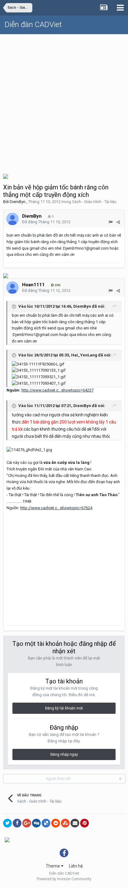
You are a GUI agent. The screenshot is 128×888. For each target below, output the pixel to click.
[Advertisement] (64, 101)
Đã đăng (46, 222)
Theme (53, 865)
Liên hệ (76, 865)
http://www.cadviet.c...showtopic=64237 (57, 390)
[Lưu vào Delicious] (46, 823)
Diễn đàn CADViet (33, 24)
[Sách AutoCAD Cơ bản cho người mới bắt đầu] (5, 176)
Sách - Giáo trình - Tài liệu (94, 201)
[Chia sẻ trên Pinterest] (84, 823)
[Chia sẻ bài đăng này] (118, 222)
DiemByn (17, 201)
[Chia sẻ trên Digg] (36, 823)
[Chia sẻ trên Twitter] (7, 823)
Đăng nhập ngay (64, 754)
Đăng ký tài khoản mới (64, 708)
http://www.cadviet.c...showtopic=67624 (56, 507)
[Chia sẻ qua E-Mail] (75, 823)
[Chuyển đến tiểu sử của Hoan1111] (12, 287)
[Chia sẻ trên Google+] (26, 823)
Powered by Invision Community (64, 879)
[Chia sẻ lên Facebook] (17, 823)
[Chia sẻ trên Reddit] (55, 823)
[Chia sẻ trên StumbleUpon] (65, 823)
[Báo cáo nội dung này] (110, 222)
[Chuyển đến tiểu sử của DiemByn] (12, 219)
